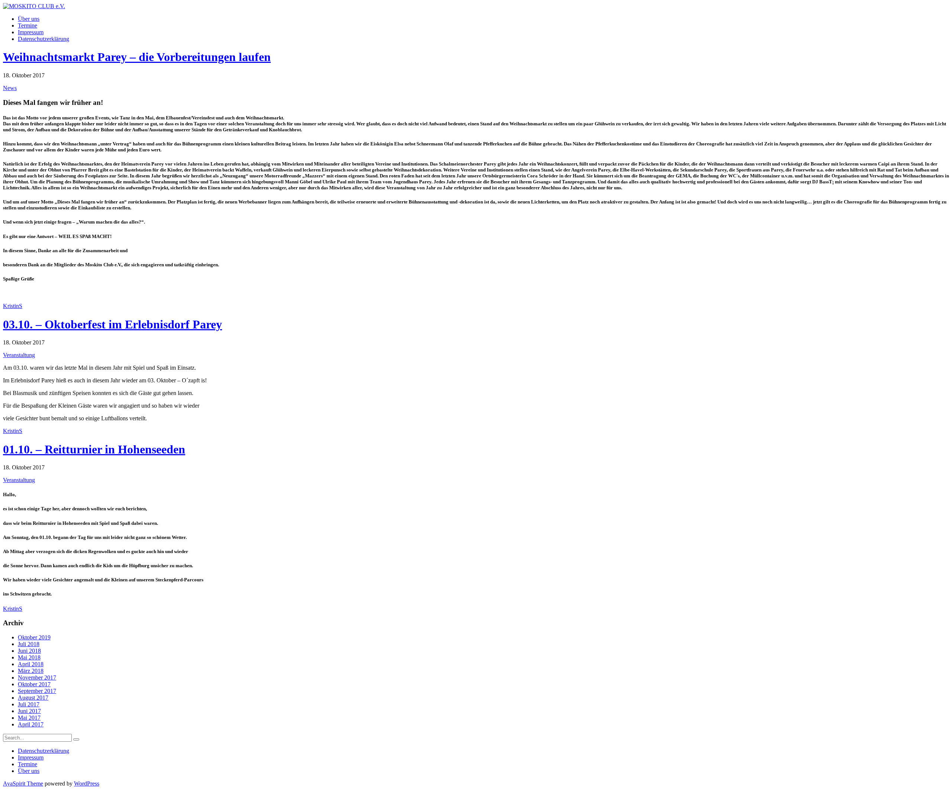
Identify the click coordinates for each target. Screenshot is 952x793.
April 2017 (31, 724)
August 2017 (33, 697)
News (10, 88)
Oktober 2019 (34, 637)
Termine (27, 25)
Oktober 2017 (34, 684)
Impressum (31, 32)
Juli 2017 (28, 704)
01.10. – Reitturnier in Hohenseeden (94, 449)
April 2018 (31, 664)
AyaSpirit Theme (23, 783)
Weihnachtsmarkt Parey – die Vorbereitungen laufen (137, 57)
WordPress (86, 783)
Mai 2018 (29, 657)
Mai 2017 (29, 718)
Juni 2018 (29, 651)
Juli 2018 (28, 644)
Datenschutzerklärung (43, 39)
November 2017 (37, 677)
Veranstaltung (19, 355)
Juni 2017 (29, 711)
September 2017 (37, 691)
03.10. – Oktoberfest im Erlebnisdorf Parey (112, 324)
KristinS (12, 306)
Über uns (28, 19)
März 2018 (31, 671)
